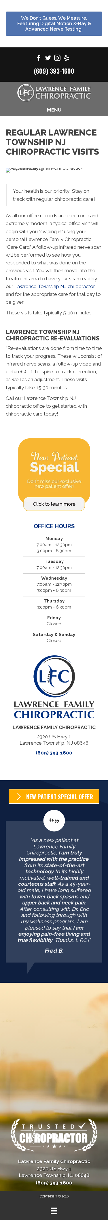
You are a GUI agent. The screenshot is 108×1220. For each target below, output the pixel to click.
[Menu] (54, 1211)
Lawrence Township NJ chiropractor (54, 286)
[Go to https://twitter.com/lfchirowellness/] (48, 59)
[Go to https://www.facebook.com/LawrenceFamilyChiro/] (39, 59)
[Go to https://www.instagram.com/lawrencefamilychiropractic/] (57, 59)
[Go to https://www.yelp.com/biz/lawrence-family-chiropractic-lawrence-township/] (66, 59)
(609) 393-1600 (54, 70)
